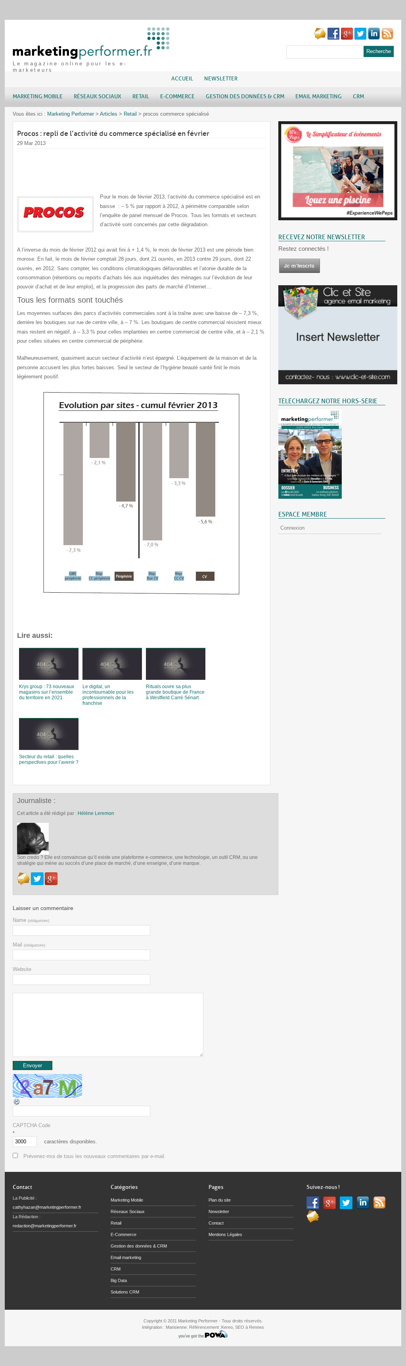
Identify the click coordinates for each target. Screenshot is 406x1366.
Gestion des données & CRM (139, 1246)
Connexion (292, 528)
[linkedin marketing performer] (374, 38)
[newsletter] (299, 272)
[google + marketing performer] (347, 38)
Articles (108, 114)
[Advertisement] (161, 166)
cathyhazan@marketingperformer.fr (47, 1207)
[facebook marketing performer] (333, 38)
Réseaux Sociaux (128, 1211)
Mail (29, 945)
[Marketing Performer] (92, 56)
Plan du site (220, 1200)
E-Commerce (123, 1234)
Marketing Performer (70, 114)
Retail (130, 114)
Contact (216, 1223)
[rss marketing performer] (387, 38)
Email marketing (126, 1257)
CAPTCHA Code (31, 1125)
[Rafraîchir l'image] (17, 1104)
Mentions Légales (225, 1234)
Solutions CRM (125, 1292)
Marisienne (176, 1327)
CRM (116, 1269)
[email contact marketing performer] (320, 38)
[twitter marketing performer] (360, 38)
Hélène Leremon (96, 813)
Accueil (182, 78)
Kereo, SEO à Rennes (242, 1327)
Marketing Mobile (127, 1200)
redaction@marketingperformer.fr (45, 1225)
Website (22, 969)
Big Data (119, 1280)
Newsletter (220, 78)
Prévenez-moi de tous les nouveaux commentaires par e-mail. (94, 1156)
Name (31, 920)
